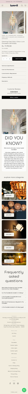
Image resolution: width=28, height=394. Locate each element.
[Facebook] (10, 383)
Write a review (14, 97)
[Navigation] (2, 5)
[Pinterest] (18, 383)
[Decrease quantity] (3, 59)
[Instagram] (14, 383)
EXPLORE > (9, 195)
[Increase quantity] (9, 59)
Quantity (4, 55)
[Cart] (25, 5)
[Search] (22, 5)
